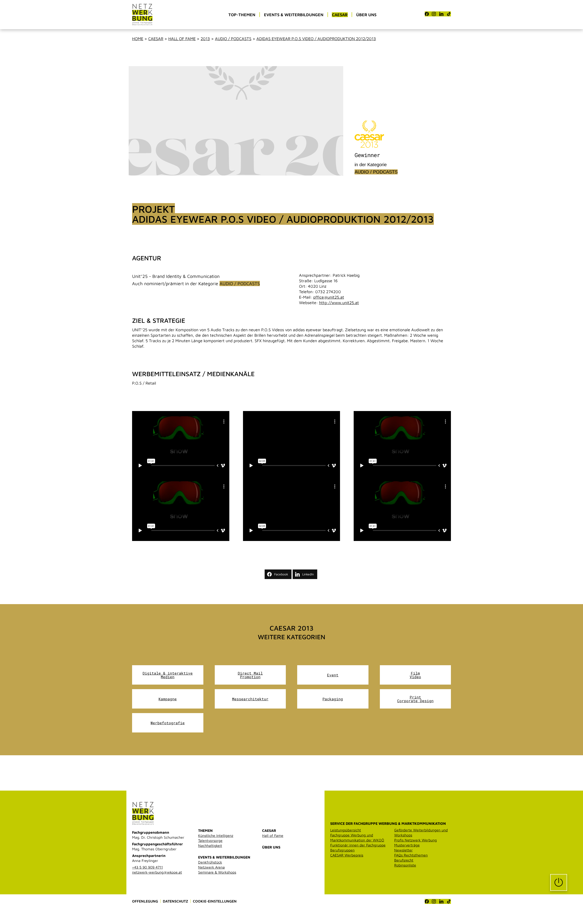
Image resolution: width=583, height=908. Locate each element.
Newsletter (403, 850)
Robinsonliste (405, 865)
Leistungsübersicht (345, 830)
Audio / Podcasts (233, 38)
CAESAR (269, 830)
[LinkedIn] (441, 13)
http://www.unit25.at (339, 302)
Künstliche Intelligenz (215, 835)
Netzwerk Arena (211, 867)
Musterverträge (407, 845)
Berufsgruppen (342, 850)
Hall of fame (182, 38)
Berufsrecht (403, 860)
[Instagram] (434, 13)
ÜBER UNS (271, 847)
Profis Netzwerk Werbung (415, 840)
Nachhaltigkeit (210, 845)
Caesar (155, 38)
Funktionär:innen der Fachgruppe (358, 845)
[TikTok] (449, 13)
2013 (205, 38)
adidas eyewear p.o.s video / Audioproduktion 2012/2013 (316, 38)
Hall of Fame (272, 835)
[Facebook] (427, 13)
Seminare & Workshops (217, 872)
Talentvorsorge (210, 840)
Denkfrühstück (210, 862)
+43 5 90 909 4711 (147, 867)
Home (137, 38)
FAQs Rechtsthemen (411, 855)
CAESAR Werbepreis (346, 855)
